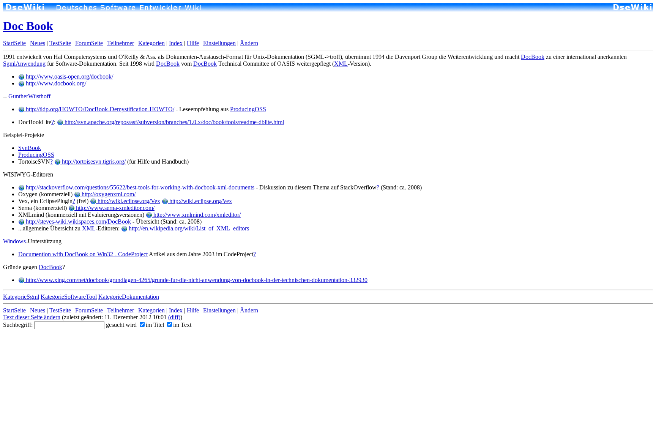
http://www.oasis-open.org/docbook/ (68, 76)
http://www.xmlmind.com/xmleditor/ (196, 214)
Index (176, 43)
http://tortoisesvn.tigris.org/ (93, 161)
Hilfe (193, 43)
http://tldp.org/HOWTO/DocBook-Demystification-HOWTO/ (99, 109)
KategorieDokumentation (128, 296)
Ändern (249, 43)
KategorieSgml (21, 296)
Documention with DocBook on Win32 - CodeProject (83, 254)
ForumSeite (89, 43)
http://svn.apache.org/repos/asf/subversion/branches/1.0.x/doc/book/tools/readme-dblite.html (173, 122)
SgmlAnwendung (24, 63)
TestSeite (60, 43)
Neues (37, 43)
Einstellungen (219, 43)
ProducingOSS (248, 109)
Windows (14, 241)
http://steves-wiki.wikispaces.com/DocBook (77, 221)
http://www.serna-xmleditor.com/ (114, 208)
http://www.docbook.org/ (55, 83)
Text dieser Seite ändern (31, 317)
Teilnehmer (120, 43)
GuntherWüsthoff (29, 96)
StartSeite (14, 43)
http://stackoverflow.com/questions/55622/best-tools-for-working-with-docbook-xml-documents (139, 187)
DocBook (532, 57)
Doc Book (28, 26)
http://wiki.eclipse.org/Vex (128, 201)
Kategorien (151, 43)
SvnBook (29, 148)
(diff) (174, 317)
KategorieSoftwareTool (69, 296)
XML (341, 63)
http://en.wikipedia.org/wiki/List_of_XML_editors (188, 228)
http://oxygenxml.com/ (108, 194)
